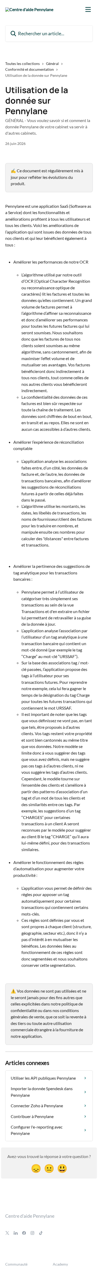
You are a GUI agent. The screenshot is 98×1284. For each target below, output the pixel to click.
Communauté (16, 1264)
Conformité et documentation (29, 69)
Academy (60, 1264)
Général (52, 63)
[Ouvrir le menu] (88, 9)
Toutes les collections (22, 63)
